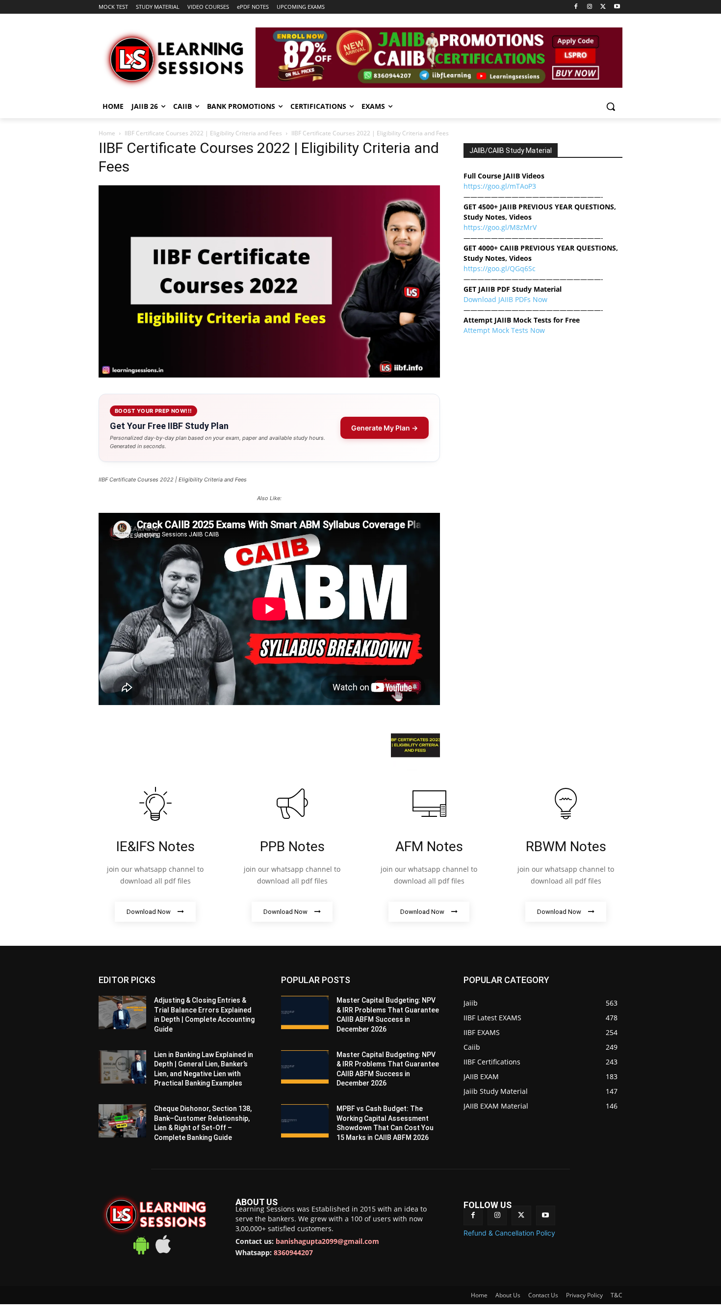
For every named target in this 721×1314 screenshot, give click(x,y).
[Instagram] (589, 7)
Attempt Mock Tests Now (504, 330)
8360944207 (293, 1252)
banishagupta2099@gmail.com (327, 1241)
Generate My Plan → (384, 428)
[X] (603, 7)
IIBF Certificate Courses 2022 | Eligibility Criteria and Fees (203, 133)
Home (107, 133)
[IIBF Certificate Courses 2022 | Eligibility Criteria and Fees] (269, 375)
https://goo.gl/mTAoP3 (500, 186)
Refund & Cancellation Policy (509, 1233)
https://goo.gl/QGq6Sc (500, 268)
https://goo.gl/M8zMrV (500, 227)
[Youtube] (616, 7)
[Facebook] (576, 7)
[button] (610, 106)
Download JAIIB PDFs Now (505, 299)
